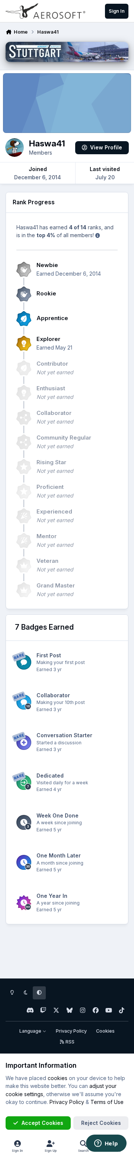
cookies (57, 1078)
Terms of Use (107, 1102)
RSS (69, 1042)
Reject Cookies (101, 1123)
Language (30, 1031)
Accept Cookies (42, 1123)
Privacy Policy (71, 1031)
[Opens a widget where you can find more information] (106, 1144)
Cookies (105, 1031)
